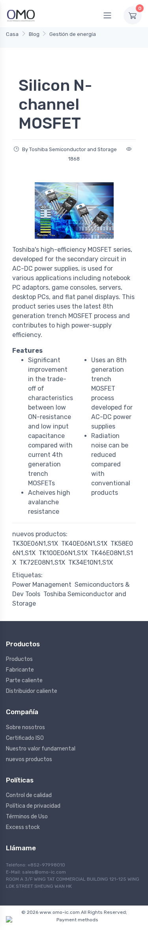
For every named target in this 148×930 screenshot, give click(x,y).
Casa (12, 34)
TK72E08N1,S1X (42, 562)
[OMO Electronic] (21, 15)
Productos (19, 659)
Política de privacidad (33, 806)
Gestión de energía (72, 34)
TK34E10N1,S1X (90, 562)
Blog (34, 34)
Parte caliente (24, 680)
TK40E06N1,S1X (84, 543)
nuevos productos (29, 759)
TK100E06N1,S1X (63, 553)
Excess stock (23, 827)
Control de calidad (29, 795)
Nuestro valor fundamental (40, 748)
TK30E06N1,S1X (35, 543)
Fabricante (20, 669)
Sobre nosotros (25, 727)
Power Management (41, 584)
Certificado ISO (25, 738)
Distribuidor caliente (31, 691)
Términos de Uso (27, 816)
